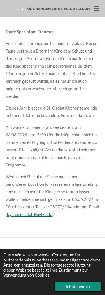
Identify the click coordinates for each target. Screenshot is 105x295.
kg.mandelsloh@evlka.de (29, 214)
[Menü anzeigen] (96, 8)
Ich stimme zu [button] (78, 286)
